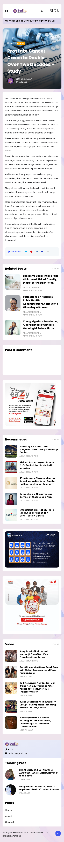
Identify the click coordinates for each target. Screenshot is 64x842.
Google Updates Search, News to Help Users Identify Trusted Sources (39, 788)
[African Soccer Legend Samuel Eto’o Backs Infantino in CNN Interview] (11, 467)
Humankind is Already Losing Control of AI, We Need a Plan (35, 495)
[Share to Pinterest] (31, 251)
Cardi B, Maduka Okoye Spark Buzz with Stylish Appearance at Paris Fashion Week (38, 670)
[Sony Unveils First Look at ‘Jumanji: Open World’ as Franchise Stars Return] (11, 656)
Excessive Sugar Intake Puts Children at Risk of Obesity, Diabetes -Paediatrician (40, 279)
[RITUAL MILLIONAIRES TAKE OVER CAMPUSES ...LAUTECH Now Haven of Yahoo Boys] (10, 774)
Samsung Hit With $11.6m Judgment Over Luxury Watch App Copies (38, 449)
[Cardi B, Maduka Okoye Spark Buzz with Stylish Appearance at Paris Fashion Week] (11, 672)
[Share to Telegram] (42, 251)
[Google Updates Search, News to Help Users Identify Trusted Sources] (10, 789)
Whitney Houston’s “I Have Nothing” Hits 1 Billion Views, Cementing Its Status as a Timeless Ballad (35, 722)
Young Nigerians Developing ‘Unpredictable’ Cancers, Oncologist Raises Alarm (40, 325)
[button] (48, 251)
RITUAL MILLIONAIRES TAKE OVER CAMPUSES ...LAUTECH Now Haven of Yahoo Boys (38, 773)
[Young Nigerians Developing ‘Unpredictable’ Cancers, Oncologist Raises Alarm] (12, 327)
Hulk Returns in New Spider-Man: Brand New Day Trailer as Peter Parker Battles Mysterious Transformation (37, 687)
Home (10, 43)
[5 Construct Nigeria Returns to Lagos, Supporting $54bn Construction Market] (11, 515)
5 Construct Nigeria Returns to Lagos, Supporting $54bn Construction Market (36, 513)
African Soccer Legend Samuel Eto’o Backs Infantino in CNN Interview (36, 465)
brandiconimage (12, 836)
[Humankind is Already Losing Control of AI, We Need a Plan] (11, 499)
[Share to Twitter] (26, 251)
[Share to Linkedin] (37, 251)
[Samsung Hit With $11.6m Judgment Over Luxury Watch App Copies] (11, 451)
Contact (9, 822)
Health (20, 43)
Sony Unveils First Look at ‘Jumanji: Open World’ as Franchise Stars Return (33, 654)
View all (55, 268)
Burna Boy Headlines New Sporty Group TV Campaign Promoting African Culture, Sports (37, 704)
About (8, 816)
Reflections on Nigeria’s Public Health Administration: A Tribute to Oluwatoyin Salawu (40, 302)
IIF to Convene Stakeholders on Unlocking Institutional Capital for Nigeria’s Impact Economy (37, 481)
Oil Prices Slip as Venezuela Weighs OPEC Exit (30, 20)
